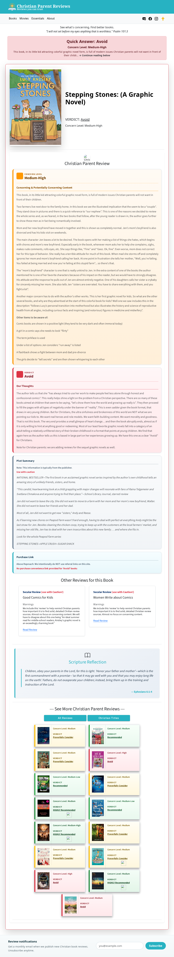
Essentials (37, 18)
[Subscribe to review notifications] (144, 18)
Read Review (30, 630)
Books (13, 18)
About (51, 18)
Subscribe (155, 946)
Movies (24, 18)
